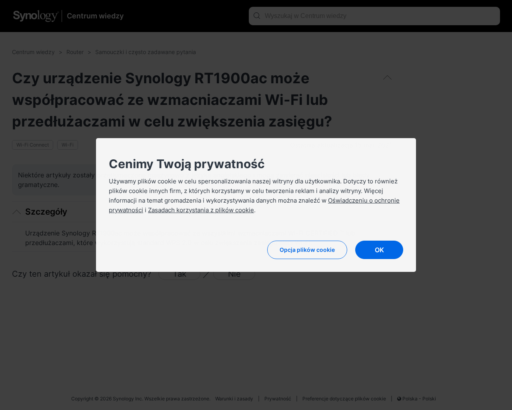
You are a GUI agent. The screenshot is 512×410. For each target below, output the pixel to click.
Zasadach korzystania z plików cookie (201, 210)
